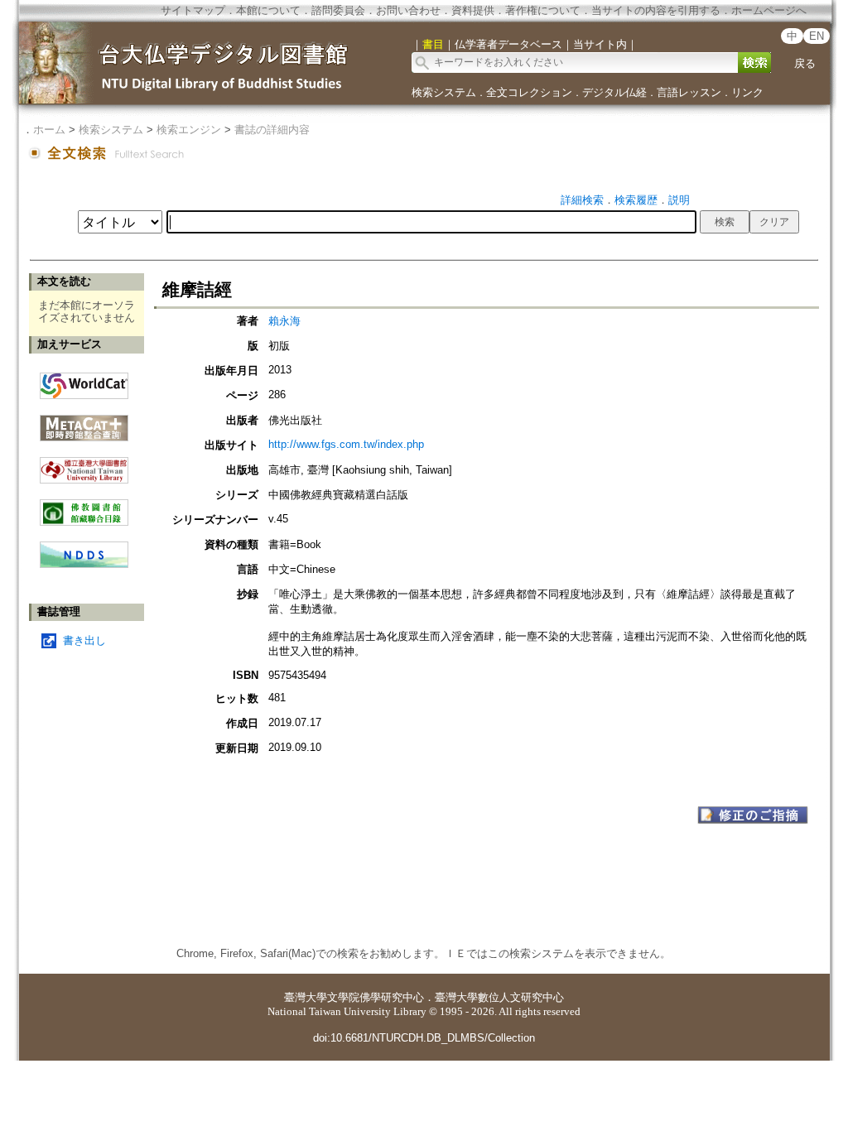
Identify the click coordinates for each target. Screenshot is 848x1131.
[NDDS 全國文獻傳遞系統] (84, 564)
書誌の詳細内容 (272, 129)
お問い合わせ (408, 10)
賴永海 (284, 321)
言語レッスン (689, 92)
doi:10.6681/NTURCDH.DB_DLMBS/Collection (424, 1038)
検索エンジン (189, 129)
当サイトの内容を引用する (655, 10)
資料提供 (472, 10)
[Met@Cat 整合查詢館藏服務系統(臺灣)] (84, 421)
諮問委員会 (338, 10)
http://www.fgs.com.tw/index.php (346, 444)
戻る (805, 63)
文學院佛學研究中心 (375, 997)
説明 (679, 200)
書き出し (84, 640)
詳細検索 (582, 200)
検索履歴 (636, 200)
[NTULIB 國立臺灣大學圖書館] (84, 464)
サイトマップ (193, 10)
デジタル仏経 (614, 92)
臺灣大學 (305, 997)
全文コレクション (529, 92)
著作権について (543, 10)
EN (816, 36)
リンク (747, 92)
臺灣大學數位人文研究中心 (499, 997)
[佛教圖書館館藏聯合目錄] (84, 506)
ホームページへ (769, 10)
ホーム (49, 129)
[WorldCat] (84, 381)
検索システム (444, 92)
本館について (268, 10)
